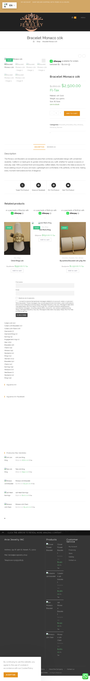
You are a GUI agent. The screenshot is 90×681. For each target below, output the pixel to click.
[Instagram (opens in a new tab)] (47, 8)
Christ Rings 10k (17, 261)
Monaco (80, 125)
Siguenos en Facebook (16, 397)
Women (59, 127)
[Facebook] (8, 389)
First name (19, 282)
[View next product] (84, 56)
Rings (19, 258)
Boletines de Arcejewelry (26, 298)
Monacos (53, 127)
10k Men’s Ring (45, 230)
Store (70, 553)
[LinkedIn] (14, 389)
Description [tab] (39, 147)
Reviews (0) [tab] (51, 147)
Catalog (71, 557)
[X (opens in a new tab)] (39, 8)
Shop (34, 2)
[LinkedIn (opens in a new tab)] (50, 8)
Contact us (72, 560)
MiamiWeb (44, 672)
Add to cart (72, 113)
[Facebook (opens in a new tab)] (43, 8)
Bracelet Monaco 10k (50, 41)
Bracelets (62, 125)
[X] (6, 389)
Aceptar (10, 675)
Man (75, 125)
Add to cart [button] (17, 271)
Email (17, 290)
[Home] (33, 41)
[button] (43, 60)
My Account (26, 2)
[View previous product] (79, 56)
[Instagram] (11, 389)
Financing (72, 550)
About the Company (56, 669)
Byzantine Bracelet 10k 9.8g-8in (73, 261)
